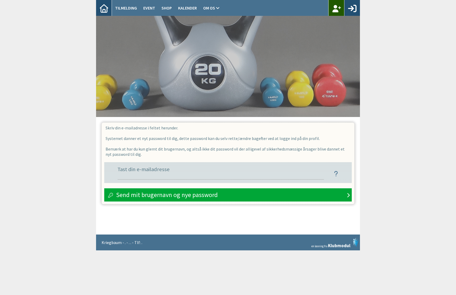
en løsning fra (330, 245)
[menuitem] (104, 8)
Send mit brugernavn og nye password (167, 195)
